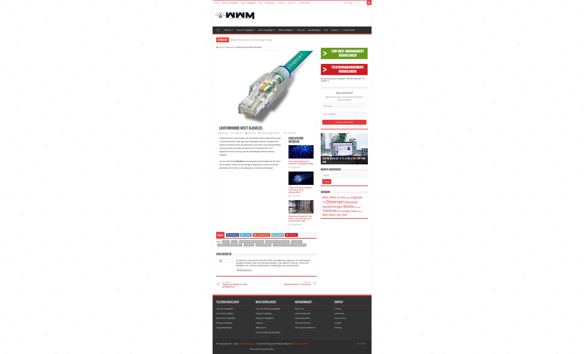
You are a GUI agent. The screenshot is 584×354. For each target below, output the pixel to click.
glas (234, 242)
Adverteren (339, 313)
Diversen (301, 30)
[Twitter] (351, 3)
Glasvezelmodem (302, 318)
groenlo (249, 245)
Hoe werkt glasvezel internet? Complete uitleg (301, 162)
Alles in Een (338, 197)
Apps (349, 198)
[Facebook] (348, 3)
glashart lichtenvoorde (278, 242)
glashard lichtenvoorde (252, 242)
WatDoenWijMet (285, 30)
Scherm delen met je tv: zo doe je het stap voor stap (251, 40)
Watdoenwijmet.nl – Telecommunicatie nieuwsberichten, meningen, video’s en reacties (218, 29)
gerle (226, 242)
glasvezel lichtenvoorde (230, 245)
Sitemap (338, 327)
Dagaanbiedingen (224, 327)
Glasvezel (229, 47)
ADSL (325, 197)
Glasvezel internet (302, 313)
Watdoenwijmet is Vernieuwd (297, 283)
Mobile (348, 206)
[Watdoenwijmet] (234, 15)
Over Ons (291, 3)
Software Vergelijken (265, 318)
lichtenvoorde (263, 245)
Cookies (337, 323)
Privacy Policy (340, 318)
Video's (360, 211)
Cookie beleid (304, 3)
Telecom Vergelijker (230, 3)
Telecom (227, 30)
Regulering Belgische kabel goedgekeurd (234, 284)
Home (216, 3)
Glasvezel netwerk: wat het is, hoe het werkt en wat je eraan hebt (300, 218)
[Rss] (345, 3)
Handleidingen (314, 30)
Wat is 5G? (299, 309)
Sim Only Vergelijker (225, 313)
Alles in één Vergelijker (226, 318)
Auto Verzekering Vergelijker (268, 309)
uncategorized (346, 211)
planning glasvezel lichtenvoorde (290, 245)
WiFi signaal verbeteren (305, 327)
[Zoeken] (369, 2)
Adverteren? (270, 3)
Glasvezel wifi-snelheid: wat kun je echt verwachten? (300, 189)
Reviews (358, 207)
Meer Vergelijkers (249, 3)
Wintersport (261, 327)
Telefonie (329, 211)
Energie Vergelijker (224, 323)
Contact (281, 3)
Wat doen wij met (334, 215)
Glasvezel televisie (303, 323)
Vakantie (259, 323)
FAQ (260, 3)
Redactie (225, 133)
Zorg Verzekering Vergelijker (268, 332)
